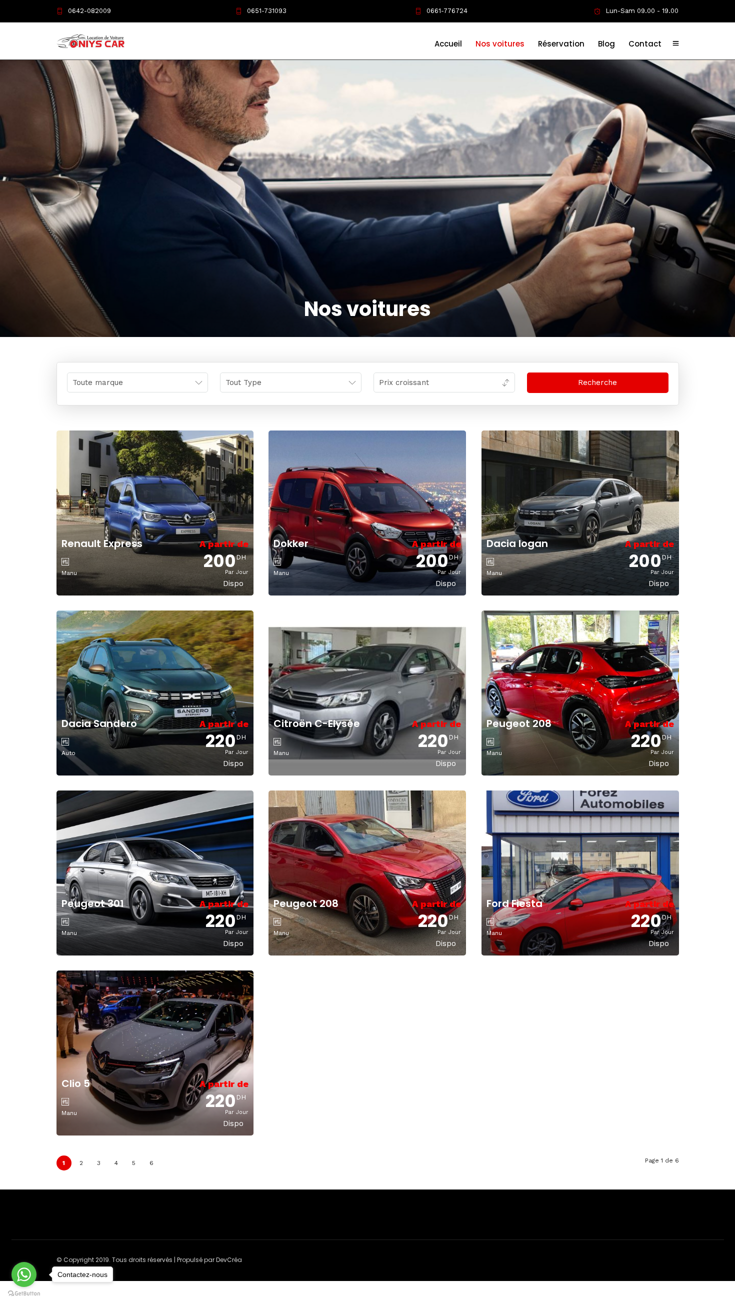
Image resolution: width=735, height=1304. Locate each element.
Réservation (561, 43)
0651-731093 (266, 10)
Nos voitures (500, 43)
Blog (606, 43)
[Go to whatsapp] (24, 1274)
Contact (645, 43)
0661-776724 (447, 10)
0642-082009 (89, 10)
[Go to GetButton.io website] (24, 1293)
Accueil (448, 43)
